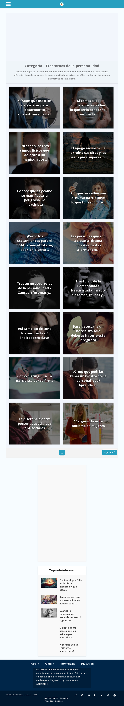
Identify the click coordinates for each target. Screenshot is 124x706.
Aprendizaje (67, 663)
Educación (87, 663)
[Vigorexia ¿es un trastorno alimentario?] (50, 647)
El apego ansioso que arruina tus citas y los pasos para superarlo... (88, 152)
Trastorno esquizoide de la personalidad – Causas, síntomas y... (34, 288)
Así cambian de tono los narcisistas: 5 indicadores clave (35, 333)
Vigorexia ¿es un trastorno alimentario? (68, 648)
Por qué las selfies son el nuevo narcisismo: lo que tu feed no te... (88, 197)
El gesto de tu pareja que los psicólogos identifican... (67, 632)
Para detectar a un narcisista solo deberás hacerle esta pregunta (88, 333)
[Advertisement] (62, 37)
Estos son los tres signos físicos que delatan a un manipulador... (34, 153)
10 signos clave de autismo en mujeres (88, 423)
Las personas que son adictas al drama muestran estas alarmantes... (88, 243)
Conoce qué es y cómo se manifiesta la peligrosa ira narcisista (34, 198)
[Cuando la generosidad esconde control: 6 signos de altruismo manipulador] (50, 612)
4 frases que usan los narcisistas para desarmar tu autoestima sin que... (34, 107)
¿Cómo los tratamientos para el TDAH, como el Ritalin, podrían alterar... (34, 243)
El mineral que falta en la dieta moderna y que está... (70, 585)
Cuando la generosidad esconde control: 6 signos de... (70, 615)
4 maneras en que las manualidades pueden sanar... (69, 600)
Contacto (64, 698)
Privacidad (48, 701)
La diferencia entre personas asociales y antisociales (35, 423)
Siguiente (109, 452)
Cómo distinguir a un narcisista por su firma (34, 378)
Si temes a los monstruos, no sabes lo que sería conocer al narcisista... (88, 107)
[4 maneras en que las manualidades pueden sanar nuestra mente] (50, 599)
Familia (49, 663)
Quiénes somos (51, 698)
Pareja (35, 663)
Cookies (59, 701)
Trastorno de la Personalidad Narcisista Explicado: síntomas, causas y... (88, 288)
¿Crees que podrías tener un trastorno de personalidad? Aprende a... (88, 378)
